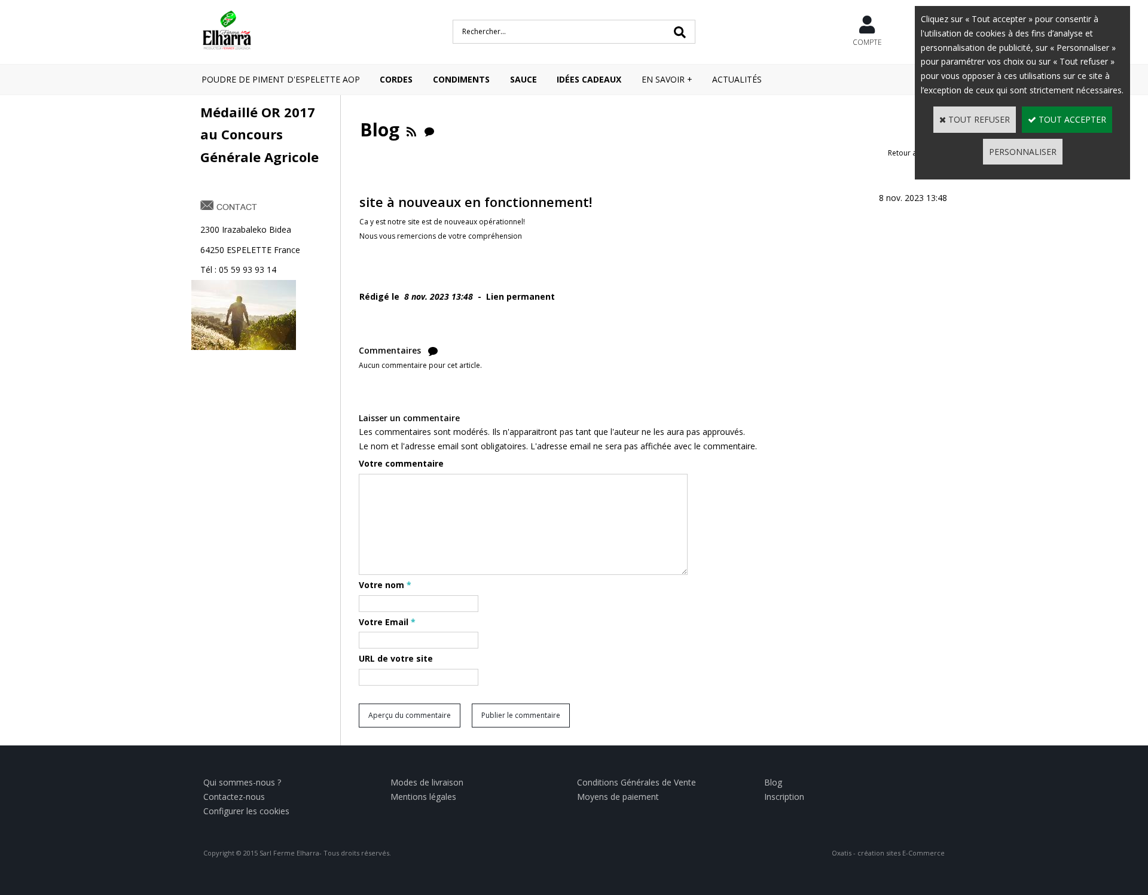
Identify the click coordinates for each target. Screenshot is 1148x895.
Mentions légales (423, 796)
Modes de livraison (426, 782)
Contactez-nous (234, 796)
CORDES (396, 79)
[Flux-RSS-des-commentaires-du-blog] (429, 129)
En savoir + (667, 79)
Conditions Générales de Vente (636, 782)
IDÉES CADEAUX (589, 79)
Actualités (737, 79)
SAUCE (523, 79)
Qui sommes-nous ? (242, 782)
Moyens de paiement (618, 796)
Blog (773, 782)
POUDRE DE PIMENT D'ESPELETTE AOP (280, 79)
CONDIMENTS (461, 79)
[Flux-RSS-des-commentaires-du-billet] (433, 350)
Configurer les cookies (246, 811)
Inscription (784, 796)
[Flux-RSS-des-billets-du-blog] (411, 129)
